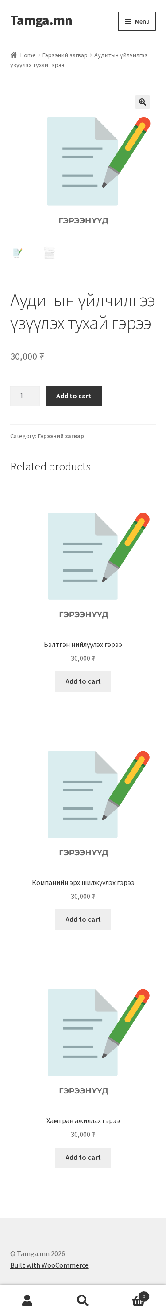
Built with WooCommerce (49, 1265)
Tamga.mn (41, 20)
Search (83, 1301)
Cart (128, 1293)
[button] (142, 102)
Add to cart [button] (83, 681)
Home (28, 55)
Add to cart (74, 395)
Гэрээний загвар (65, 55)
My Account (27, 1301)
